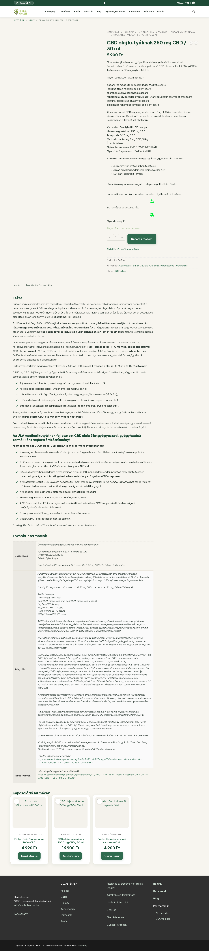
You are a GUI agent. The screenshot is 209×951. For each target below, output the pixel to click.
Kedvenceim (67, 909)
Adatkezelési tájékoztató (121, 894)
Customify (81, 945)
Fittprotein (162, 913)
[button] (29, 856)
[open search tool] (193, 11)
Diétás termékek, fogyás (29, 834)
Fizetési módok (115, 917)
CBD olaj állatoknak (154, 32)
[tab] (16, 285)
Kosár (63, 921)
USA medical (163, 918)
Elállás (63, 896)
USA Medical (120, 271)
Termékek (66, 914)
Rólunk (157, 883)
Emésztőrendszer (112, 834)
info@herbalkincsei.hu (26, 905)
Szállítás (111, 909)
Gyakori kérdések (117, 924)
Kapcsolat (159, 891)
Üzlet (32, 20)
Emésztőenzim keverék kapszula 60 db (112, 840)
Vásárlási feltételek (117, 902)
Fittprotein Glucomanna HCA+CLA (29, 840)
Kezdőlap (25, 3)
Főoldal (64, 890)
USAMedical (130, 32)
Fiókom (64, 902)
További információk (39, 285)
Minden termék (167, 265)
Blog (156, 898)
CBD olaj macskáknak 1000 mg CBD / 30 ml (71, 840)
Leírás (16, 285)
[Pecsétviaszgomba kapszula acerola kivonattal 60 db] (196, 43)
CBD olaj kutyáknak (150, 265)
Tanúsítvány (21, 913)
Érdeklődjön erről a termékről (123, 249)
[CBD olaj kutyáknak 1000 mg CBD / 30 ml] (191, 43)
